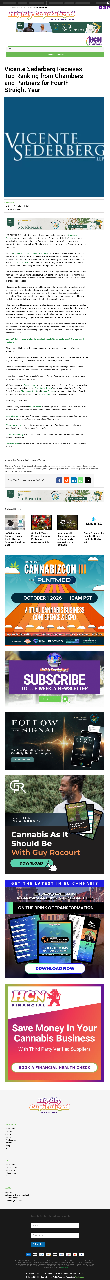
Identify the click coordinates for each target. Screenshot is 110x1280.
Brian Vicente (30, 385)
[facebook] (100, 7)
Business (9, 1132)
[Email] (87, 480)
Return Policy (10, 1165)
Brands (8, 1137)
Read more (64, 1267)
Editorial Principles (12, 1198)
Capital (8, 1134)
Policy (8, 1146)
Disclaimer (10, 1176)
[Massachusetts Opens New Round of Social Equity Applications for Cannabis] (67, 522)
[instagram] (104, 7)
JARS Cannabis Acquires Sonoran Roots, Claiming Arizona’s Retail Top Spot (15, 539)
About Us (9, 1192)
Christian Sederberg (43, 388)
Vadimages (79, 1277)
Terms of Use (11, 1170)
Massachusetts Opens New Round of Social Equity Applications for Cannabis (66, 539)
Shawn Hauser (45, 394)
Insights (9, 1143)
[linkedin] (108, 7)
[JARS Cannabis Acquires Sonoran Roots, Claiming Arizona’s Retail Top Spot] (15, 522)
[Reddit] (66, 480)
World (8, 1148)
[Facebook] (59, 480)
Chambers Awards (22, 262)
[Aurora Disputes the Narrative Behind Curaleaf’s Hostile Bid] (94, 522)
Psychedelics (11, 1140)
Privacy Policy (11, 1173)
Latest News (10, 1129)
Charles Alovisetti (29, 391)
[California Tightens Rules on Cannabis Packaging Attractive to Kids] (41, 522)
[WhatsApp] (80, 480)
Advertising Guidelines (14, 1201)
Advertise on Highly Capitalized (17, 1195)
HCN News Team (14, 210)
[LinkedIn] (73, 480)
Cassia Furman (48, 391)
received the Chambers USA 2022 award (31, 253)
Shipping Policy (11, 1167)
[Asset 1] (41, 11)
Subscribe (38, 1244)
